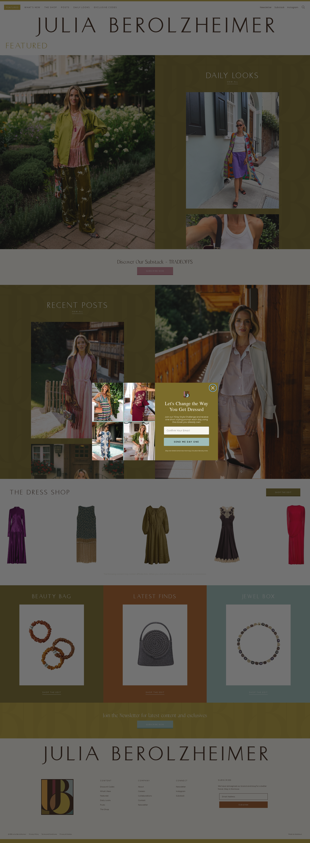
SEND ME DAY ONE (186, 442)
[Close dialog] (212, 387)
